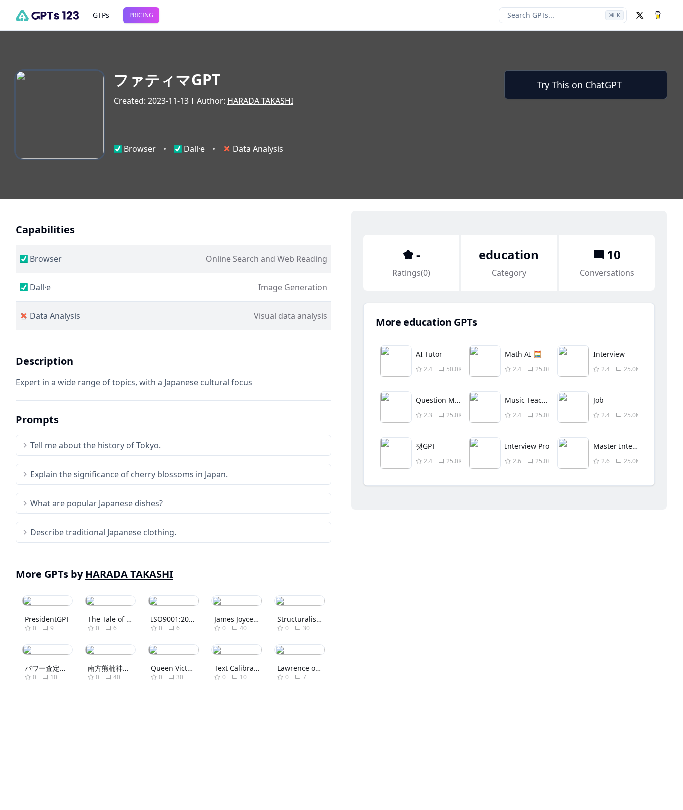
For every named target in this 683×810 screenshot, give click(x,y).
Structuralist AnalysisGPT (320, 619)
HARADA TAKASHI (261, 100)
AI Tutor (429, 354)
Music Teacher (529, 400)
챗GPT (426, 446)
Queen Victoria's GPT (185, 668)
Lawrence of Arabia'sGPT (319, 668)
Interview (609, 354)
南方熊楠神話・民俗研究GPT (133, 668)
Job (599, 400)
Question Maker (443, 400)
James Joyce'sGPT (243, 619)
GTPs (101, 15)
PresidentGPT (47, 619)
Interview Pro (527, 446)
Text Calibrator (239, 668)
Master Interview (622, 446)
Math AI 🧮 (523, 354)
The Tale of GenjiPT (120, 619)
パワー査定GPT (49, 668)
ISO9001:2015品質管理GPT (194, 619)
